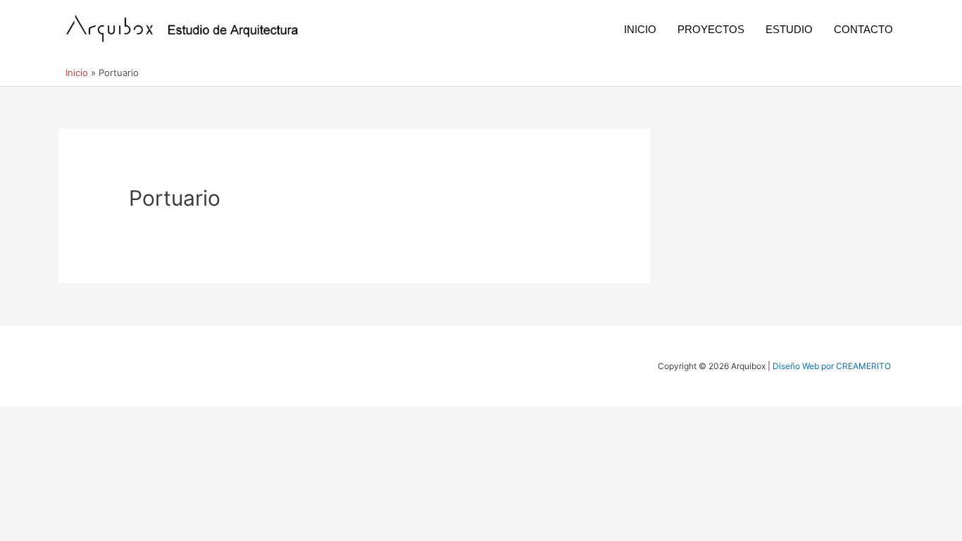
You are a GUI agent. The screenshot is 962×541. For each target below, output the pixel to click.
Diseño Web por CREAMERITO (832, 366)
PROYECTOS (710, 29)
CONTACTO (863, 29)
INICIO (640, 29)
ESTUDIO (789, 29)
